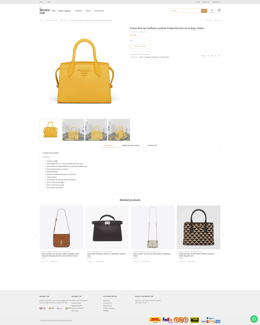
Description (108, 145)
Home (42, 20)
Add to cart (141, 46)
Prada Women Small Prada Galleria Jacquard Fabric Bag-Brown (196, 255)
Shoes (88, 11)
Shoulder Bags (164, 57)
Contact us (216, 2)
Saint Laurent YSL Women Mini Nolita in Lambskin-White (152, 255)
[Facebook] (208, 55)
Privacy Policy (76, 303)
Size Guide (75, 311)
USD (41, 2)
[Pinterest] (215, 55)
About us (206, 2)
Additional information (130, 145)
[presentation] (39, 72)
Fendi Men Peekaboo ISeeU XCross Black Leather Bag (106, 255)
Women (157, 252)
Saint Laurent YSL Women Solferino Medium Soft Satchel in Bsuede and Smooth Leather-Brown (60, 255)
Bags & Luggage (64, 11)
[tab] (108, 146)
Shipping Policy (76, 306)
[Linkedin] (218, 55)
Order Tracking (108, 308)
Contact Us (107, 303)
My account (107, 306)
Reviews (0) (152, 145)
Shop (53, 11)
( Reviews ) (143, 32)
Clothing (78, 11)
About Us (106, 301)
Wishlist (106, 311)
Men (100, 252)
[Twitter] (211, 55)
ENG (49, 2)
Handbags (63, 20)
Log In (198, 2)
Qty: (131, 40)
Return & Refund (77, 308)
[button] (61, 247)
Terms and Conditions (79, 301)
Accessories (99, 11)
